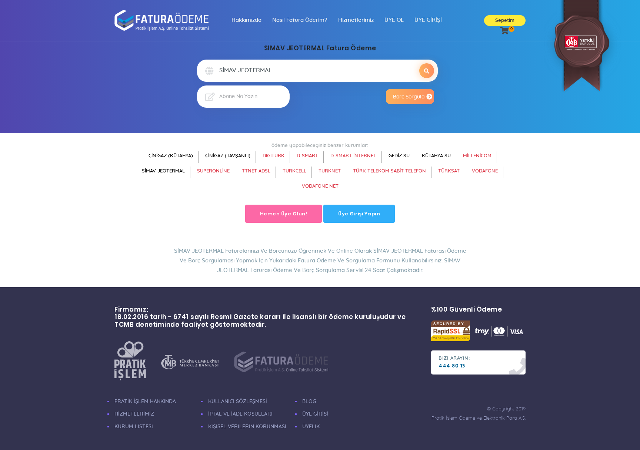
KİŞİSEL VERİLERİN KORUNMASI (247, 426)
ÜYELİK (311, 426)
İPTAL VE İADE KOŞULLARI (240, 414)
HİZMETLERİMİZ (134, 414)
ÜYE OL (394, 20)
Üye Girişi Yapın (359, 213)
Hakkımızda (246, 20)
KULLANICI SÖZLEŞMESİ (237, 401)
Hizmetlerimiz (356, 20)
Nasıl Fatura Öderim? (299, 20)
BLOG (309, 401)
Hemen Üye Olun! (283, 213)
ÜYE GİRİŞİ (428, 20)
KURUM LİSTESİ (133, 426)
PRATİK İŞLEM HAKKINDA (145, 401)
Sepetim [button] (504, 20)
